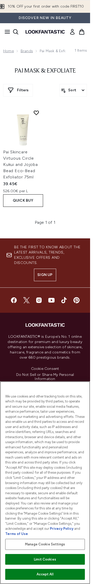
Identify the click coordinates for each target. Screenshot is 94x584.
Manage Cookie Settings (45, 544)
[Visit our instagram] (39, 300)
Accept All (45, 574)
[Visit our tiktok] (64, 300)
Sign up (44, 275)
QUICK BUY (23, 200)
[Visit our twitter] (26, 300)
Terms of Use (16, 534)
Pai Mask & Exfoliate (45, 71)
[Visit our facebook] (14, 300)
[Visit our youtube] (51, 300)
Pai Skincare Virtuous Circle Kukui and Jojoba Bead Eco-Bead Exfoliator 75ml (20, 164)
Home (8, 51)
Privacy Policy (61, 529)
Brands (27, 51)
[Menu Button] (5, 32)
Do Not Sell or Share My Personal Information (45, 377)
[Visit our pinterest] (76, 300)
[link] (72, 32)
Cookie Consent (45, 369)
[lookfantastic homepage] (45, 32)
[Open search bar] (15, 32)
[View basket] (82, 32)
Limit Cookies (45, 559)
